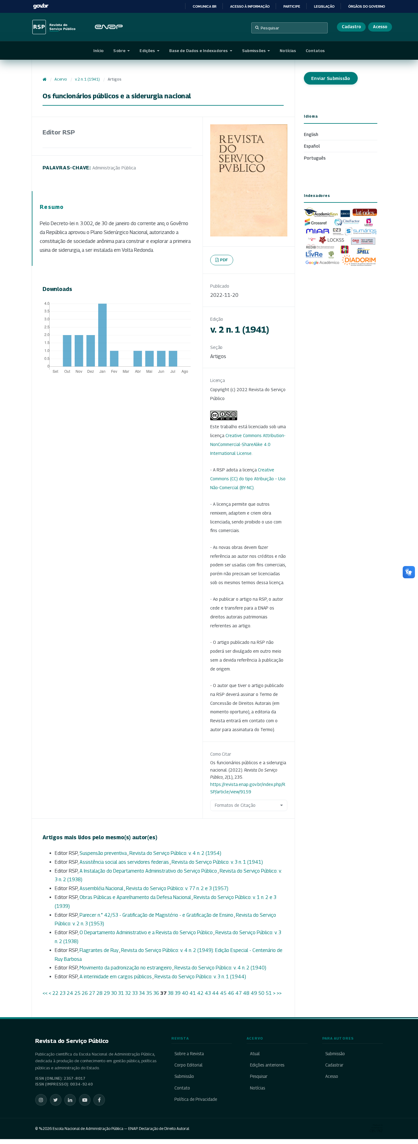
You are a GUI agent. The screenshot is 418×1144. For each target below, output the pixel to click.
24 (70, 993)
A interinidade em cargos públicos (116, 977)
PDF (224, 259)
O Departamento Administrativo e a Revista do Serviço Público (147, 932)
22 (55, 993)
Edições (148, 50)
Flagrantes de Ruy (99, 950)
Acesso (380, 26)
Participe (291, 6)
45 (223, 993)
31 (121, 993)
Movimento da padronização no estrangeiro (126, 968)
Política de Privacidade (195, 1099)
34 (142, 993)
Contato (182, 1087)
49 (254, 993)
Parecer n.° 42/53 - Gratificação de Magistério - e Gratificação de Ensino (157, 915)
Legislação (324, 6)
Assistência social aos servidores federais (125, 862)
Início (98, 50)
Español (312, 146)
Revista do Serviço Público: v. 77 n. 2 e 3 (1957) (177, 888)
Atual (254, 1053)
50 (261, 993)
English (311, 134)
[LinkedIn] (70, 1100)
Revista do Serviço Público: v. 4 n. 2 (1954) (175, 853)
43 (208, 993)
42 (200, 993)
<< (45, 993)
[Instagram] (41, 1100)
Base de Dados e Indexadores (199, 50)
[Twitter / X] (56, 1100)
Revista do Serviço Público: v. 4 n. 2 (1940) (220, 968)
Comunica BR (204, 6)
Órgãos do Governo (366, 6)
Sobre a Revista (189, 1053)
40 (185, 993)
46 (231, 993)
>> (279, 993)
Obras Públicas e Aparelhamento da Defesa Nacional (136, 897)
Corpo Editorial (188, 1065)
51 (269, 993)
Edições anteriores (267, 1065)
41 (192, 993)
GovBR (40, 6)
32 (128, 993)
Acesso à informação (250, 6)
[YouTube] (85, 1100)
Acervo (60, 79)
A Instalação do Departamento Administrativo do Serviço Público (149, 871)
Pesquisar (270, 27)
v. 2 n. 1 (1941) (87, 79)
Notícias (288, 50)
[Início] (45, 79)
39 (178, 993)
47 (238, 993)
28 (99, 993)
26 (85, 993)
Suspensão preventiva (104, 853)
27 (92, 993)
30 (114, 993)
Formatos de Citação (235, 805)
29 (107, 993)
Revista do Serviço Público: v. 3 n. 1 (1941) (217, 862)
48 (246, 993)
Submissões (254, 50)
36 (156, 993)
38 (171, 993)
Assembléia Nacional (102, 888)
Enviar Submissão (330, 78)
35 (149, 993)
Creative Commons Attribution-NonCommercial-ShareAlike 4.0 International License (248, 444)
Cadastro (351, 26)
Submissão (184, 1076)
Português (315, 157)
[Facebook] (99, 1100)
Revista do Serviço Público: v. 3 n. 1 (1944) (200, 977)
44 (215, 993)
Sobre (119, 50)
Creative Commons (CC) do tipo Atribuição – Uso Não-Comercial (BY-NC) (248, 478)
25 (77, 993)
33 (135, 993)
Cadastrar (334, 1065)
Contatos (315, 50)
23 (62, 993)
